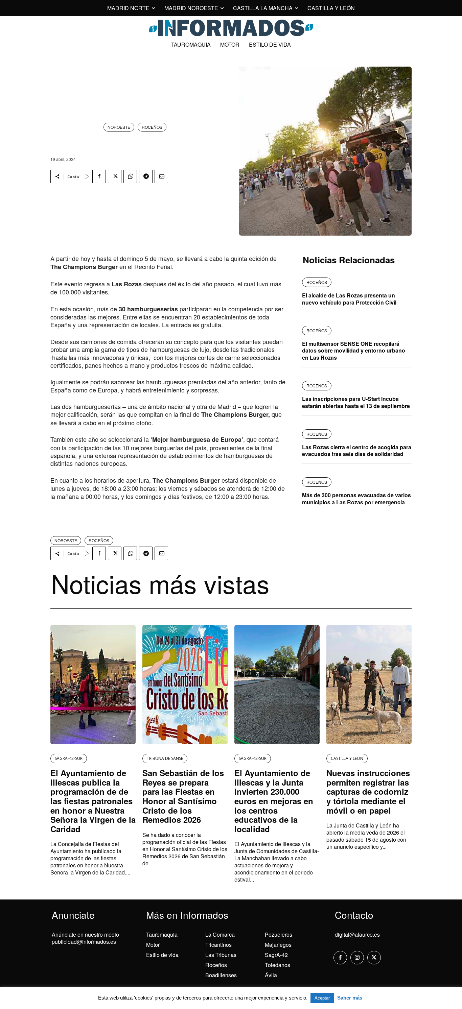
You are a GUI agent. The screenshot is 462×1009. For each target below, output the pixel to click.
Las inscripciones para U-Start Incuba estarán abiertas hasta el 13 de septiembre (356, 402)
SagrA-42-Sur (69, 758)
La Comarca (220, 934)
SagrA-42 (276, 955)
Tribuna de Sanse (165, 758)
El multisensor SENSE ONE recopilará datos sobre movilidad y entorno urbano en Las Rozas (353, 351)
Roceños (216, 965)
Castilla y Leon (347, 758)
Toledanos (277, 965)
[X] (114, 176)
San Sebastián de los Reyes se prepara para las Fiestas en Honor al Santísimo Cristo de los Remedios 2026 (183, 796)
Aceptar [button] (322, 998)
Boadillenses (221, 975)
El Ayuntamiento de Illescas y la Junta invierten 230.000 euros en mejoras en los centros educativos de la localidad (273, 801)
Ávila (271, 975)
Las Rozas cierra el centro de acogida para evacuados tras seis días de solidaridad (356, 450)
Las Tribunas (220, 955)
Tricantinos (218, 944)
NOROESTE (119, 127)
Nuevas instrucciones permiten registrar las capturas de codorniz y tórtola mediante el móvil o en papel (368, 791)
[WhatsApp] (130, 176)
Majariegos (278, 944)
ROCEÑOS (152, 127)
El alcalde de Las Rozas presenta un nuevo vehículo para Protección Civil (349, 298)
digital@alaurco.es (357, 934)
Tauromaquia (162, 934)
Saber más (349, 998)
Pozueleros (278, 934)
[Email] (161, 176)
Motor (153, 944)
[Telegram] (146, 176)
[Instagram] (357, 957)
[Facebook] (99, 176)
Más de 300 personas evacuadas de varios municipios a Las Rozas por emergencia (356, 498)
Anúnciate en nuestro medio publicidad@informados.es (85, 938)
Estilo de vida (162, 955)
